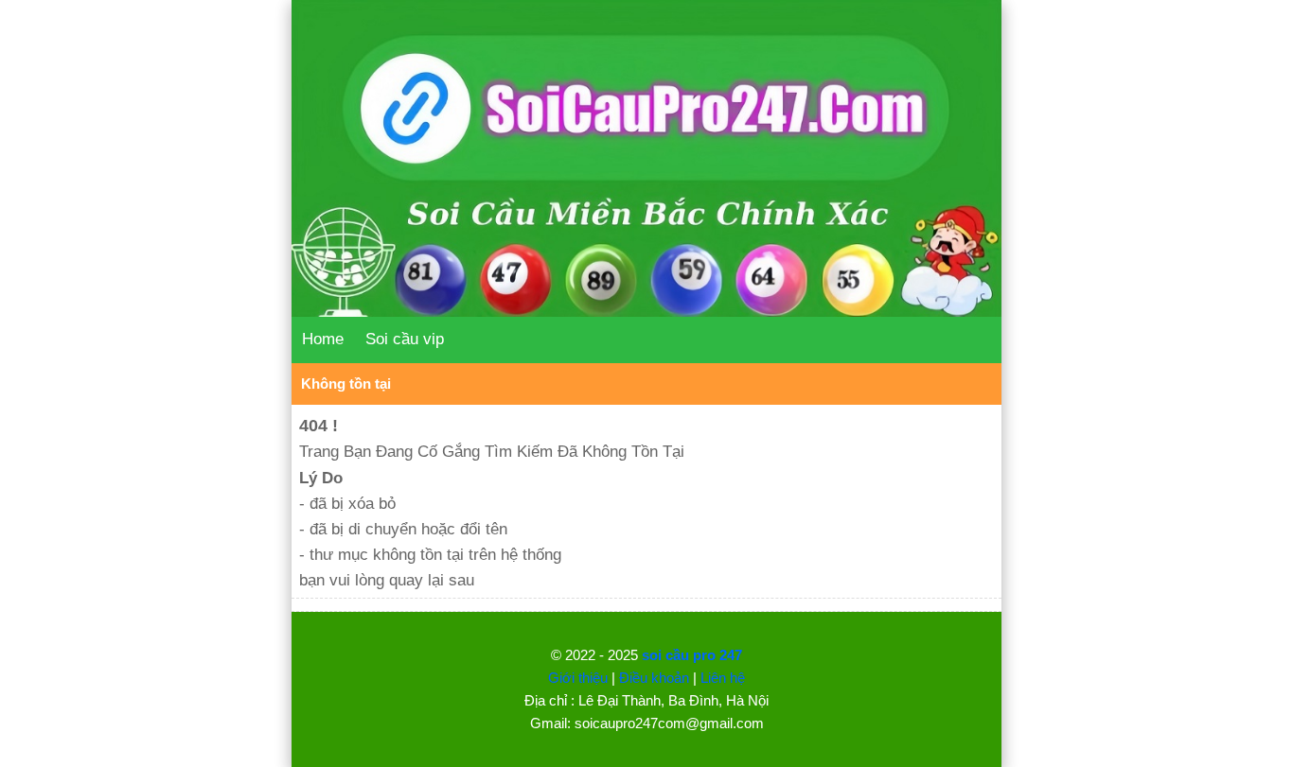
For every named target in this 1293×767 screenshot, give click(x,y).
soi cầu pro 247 (692, 655)
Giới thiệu (578, 678)
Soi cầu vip (404, 339)
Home (323, 339)
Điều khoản (654, 678)
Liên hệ (722, 678)
